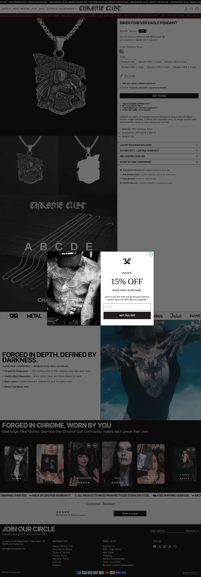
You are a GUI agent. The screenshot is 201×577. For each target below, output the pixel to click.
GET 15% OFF (127, 315)
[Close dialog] (151, 254)
